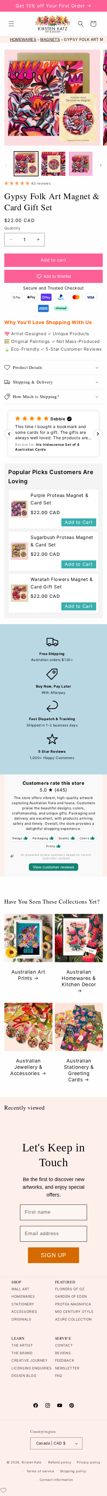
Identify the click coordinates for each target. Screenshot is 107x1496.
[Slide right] (100, 165)
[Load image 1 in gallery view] (26, 163)
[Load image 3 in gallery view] (80, 163)
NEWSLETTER (67, 1368)
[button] (11, 23)
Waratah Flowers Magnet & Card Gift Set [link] (61, 583)
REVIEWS (63, 1353)
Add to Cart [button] (79, 522)
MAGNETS (50, 39)
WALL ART (20, 1289)
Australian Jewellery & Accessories (26, 1067)
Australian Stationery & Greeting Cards (79, 1070)
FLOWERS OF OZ (70, 1289)
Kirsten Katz (32, 1462)
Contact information (56, 1480)
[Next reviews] (98, 434)
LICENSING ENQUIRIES (31, 1368)
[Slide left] (6, 165)
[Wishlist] (3, 1490)
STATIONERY (22, 1304)
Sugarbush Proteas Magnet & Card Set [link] (62, 541)
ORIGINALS (21, 1319)
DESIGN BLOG (24, 1375)
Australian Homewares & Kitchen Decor (78, 978)
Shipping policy (73, 1471)
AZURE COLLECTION (73, 1319)
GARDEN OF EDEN (71, 1296)
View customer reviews (53, 867)
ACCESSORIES (24, 1311)
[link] (19, 509)
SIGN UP (53, 1255)
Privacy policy (88, 1462)
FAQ (58, 1375)
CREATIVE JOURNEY (29, 1360)
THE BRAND (22, 1353)
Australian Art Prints (28, 975)
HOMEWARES (23, 39)
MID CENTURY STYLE (74, 1311)
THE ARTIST (22, 1345)
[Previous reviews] (9, 434)
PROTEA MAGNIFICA (73, 1304)
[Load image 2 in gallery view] (53, 163)
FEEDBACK (64, 1360)
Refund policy (59, 1462)
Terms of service (40, 1471)
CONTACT (64, 1345)
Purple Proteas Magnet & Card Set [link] (59, 499)
